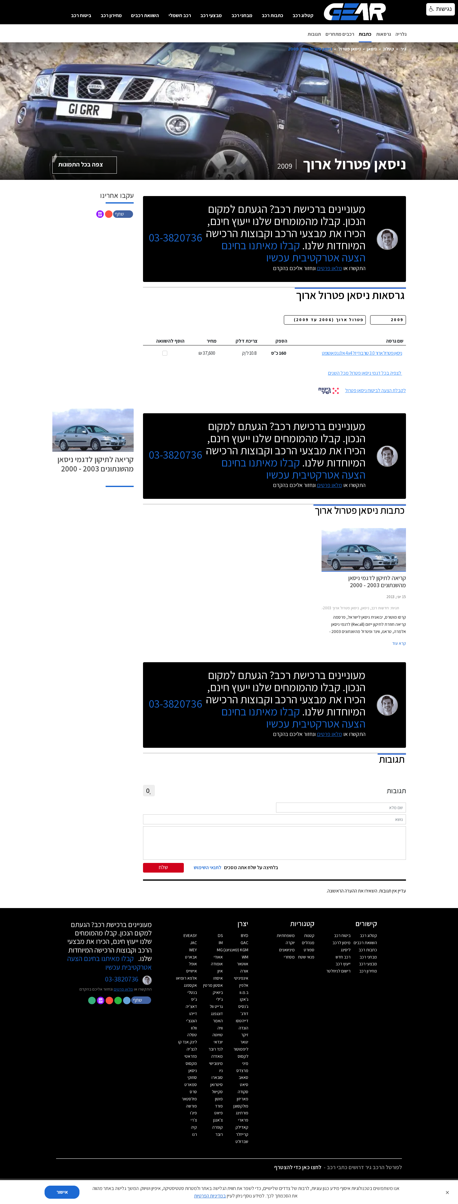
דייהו (193, 1013)
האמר (218, 1021)
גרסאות (383, 34)
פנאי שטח (306, 957)
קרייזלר (242, 1134)
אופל (193, 964)
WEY (193, 950)
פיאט (218, 1113)
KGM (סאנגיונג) (235, 950)
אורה (244, 971)
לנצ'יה (192, 1049)
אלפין (243, 985)
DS (220, 935)
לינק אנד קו (187, 1042)
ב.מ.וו (244, 992)
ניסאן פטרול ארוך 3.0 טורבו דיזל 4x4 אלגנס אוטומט (362, 353)
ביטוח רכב (81, 15)
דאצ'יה (191, 1006)
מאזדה (217, 1056)
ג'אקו (244, 999)
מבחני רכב (241, 15)
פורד (219, 1106)
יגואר (244, 1042)
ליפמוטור (240, 1049)
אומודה (217, 964)
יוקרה (290, 942)
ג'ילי (219, 999)
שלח (163, 867)
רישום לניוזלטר (338, 971)
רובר (219, 1134)
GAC (244, 942)
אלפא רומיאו (186, 978)
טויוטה (217, 1035)
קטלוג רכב (303, 15)
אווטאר (242, 964)
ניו (221, 1070)
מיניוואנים (287, 950)
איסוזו (218, 978)
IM (221, 942)
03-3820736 (175, 237)
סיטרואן (216, 1084)
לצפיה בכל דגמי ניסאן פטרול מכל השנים (364, 373)
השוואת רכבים (145, 15)
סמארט (190, 1084)
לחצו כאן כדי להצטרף (297, 1167)
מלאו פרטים (329, 268)
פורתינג (242, 1113)
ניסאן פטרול (349, 49)
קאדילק (242, 1127)
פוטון (219, 1099)
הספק (281, 341)
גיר (403, 49)
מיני (245, 1063)
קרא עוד (399, 643)
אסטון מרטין (213, 985)
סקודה (243, 1091)
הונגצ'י (191, 1021)
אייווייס (191, 971)
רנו (194, 1134)
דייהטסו (242, 1021)
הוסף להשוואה (170, 341)
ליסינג (346, 950)
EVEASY (190, 935)
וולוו (194, 1028)
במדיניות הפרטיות (210, 1195)
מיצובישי (216, 1063)
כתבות (365, 34)
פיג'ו (193, 1113)
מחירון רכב (111, 15)
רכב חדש (343, 957)
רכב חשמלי (180, 15)
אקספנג (190, 985)
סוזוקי (192, 1077)
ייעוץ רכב (343, 964)
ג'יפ (194, 999)
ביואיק (218, 992)
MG (220, 950)
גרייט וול (216, 1006)
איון (220, 971)
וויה (220, 1028)
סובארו (217, 1077)
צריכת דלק (247, 341)
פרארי (243, 1120)
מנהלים (308, 942)
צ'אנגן (218, 1120)
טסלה (192, 1035)
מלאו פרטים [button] (123, 989)
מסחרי (289, 957)
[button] (124, 214)
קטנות (309, 935)
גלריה (401, 34)
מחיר (212, 341)
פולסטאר (189, 1099)
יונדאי (218, 1042)
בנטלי (192, 992)
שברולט (242, 1141)
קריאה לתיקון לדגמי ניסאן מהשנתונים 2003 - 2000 (95, 464)
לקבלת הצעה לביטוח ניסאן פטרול (375, 390)
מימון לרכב (341, 942)
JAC (193, 942)
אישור (62, 1192)
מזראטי (190, 1056)
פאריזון (242, 1099)
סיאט (244, 1084)
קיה (194, 1127)
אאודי (218, 957)
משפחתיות (286, 935)
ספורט (309, 950)
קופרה (217, 1127)
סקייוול (217, 1091)
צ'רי (194, 1120)
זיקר (244, 1035)
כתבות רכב (272, 15)
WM (245, 957)
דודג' (244, 1013)
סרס (193, 1091)
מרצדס (242, 1070)
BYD (244, 935)
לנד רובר (215, 1049)
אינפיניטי (241, 978)
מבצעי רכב (211, 15)
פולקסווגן (240, 1106)
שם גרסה (394, 341)
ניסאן (372, 49)
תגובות (314, 34)
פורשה (191, 1106)
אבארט (191, 957)
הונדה (243, 1028)
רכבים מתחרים (340, 34)
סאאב (243, 1077)
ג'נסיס (243, 1006)
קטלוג (388, 49)
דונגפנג (217, 1013)
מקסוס (191, 1063)
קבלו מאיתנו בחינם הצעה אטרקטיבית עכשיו (293, 251)
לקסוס (243, 1056)
